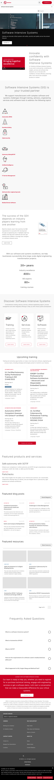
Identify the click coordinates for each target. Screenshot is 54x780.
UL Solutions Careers (8, 729)
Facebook (27, 756)
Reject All (39, 777)
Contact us (47, 2)
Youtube (34, 756)
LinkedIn (19, 756)
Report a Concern (31, 732)
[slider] (13, 69)
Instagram (30, 756)
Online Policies (27, 761)
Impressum (27, 764)
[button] (1, 2)
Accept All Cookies (48, 777)
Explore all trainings (27, 443)
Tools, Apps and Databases (33, 729)
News (28, 741)
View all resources (46, 545)
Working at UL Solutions (8, 725)
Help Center (29, 725)
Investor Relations (31, 747)
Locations (5, 747)
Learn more (7, 242)
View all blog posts (46, 497)
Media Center (30, 744)
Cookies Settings (32, 777)
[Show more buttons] (23, 69)
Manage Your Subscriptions (9, 744)
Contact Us (5, 741)
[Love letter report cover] (43, 228)
